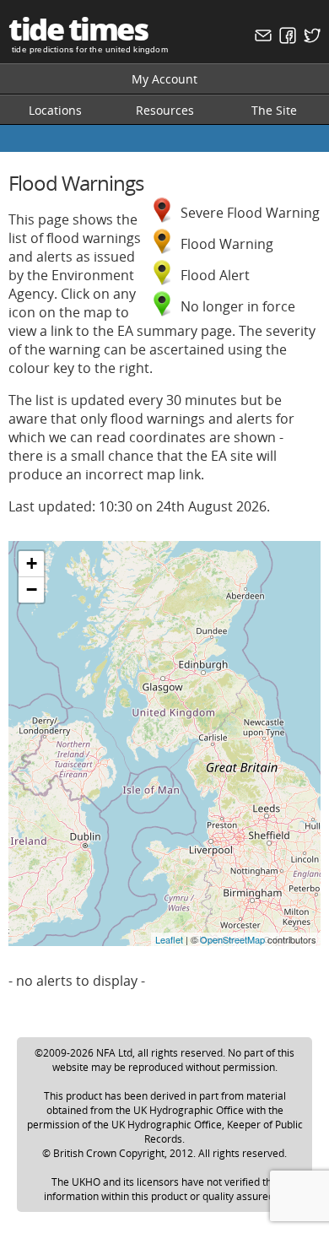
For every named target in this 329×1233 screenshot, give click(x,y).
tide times (77, 29)
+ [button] (31, 563)
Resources (165, 110)
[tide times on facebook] (285, 39)
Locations (55, 110)
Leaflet (169, 939)
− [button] (31, 589)
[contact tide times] (261, 39)
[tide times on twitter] (310, 39)
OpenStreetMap (232, 939)
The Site (274, 110)
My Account (164, 79)
